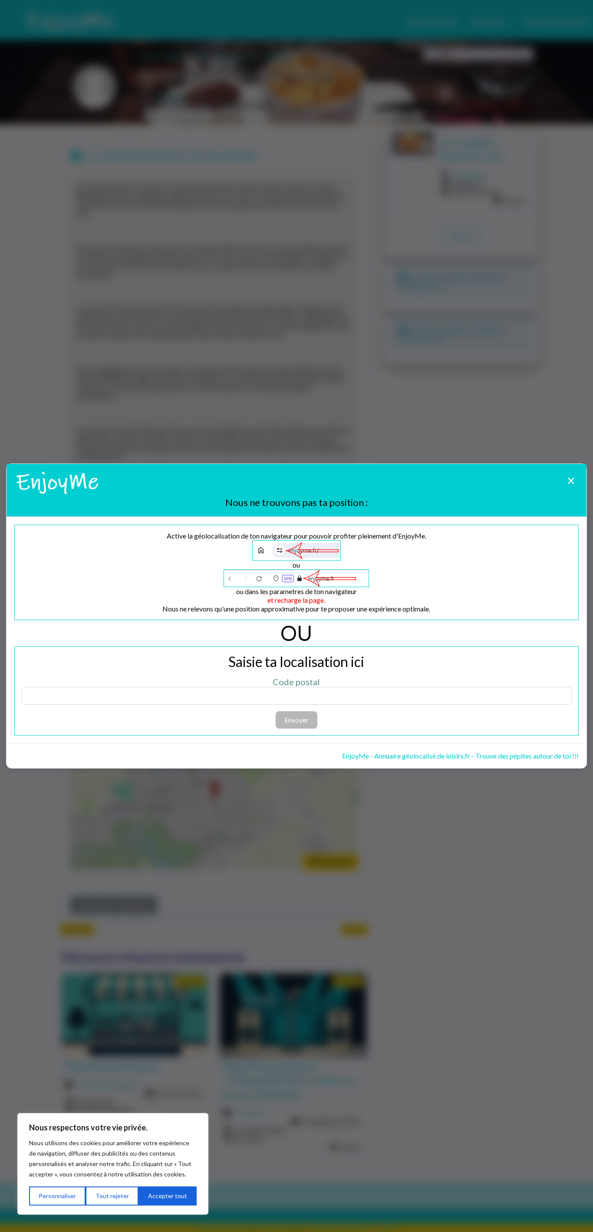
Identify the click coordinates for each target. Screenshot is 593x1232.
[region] (112, 1164)
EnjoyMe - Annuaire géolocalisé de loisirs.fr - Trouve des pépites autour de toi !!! (460, 756)
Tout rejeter (112, 1195)
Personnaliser (57, 1195)
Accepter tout (167, 1195)
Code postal (296, 681)
